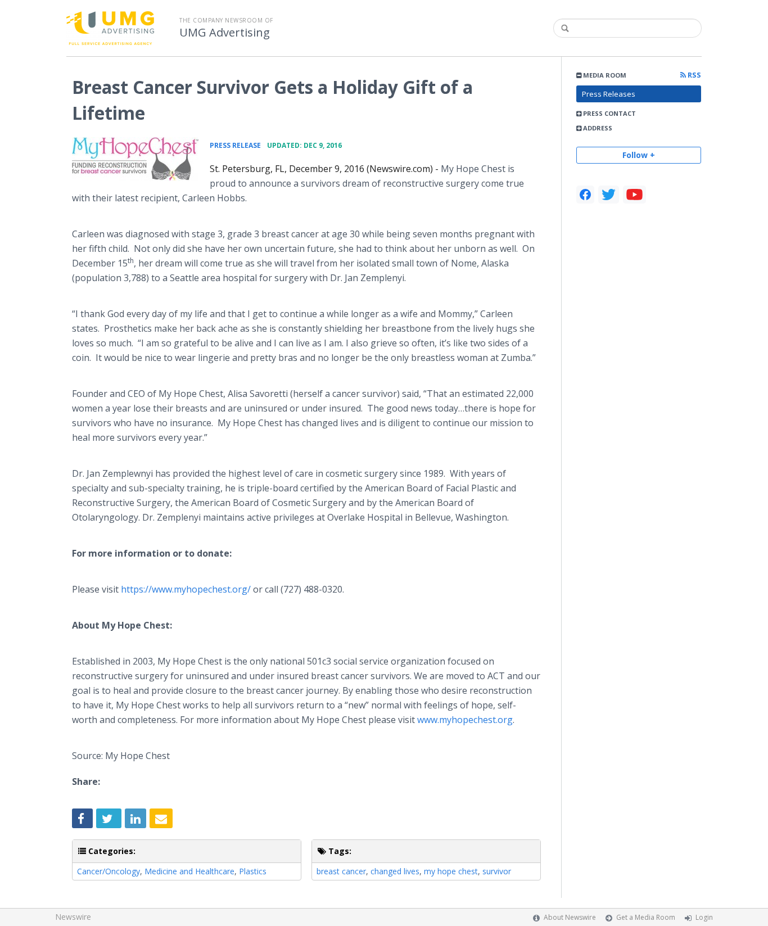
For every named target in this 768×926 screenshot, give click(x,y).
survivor (496, 871)
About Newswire (570, 917)
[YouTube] (634, 195)
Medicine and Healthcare (189, 871)
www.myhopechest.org (465, 719)
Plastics (252, 871)
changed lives (395, 871)
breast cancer (341, 871)
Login (704, 917)
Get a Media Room (645, 917)
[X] (608, 195)
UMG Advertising (224, 32)
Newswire (73, 916)
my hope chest (451, 871)
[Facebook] (585, 195)
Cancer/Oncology (108, 871)
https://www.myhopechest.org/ (186, 589)
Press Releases (608, 94)
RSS (693, 75)
